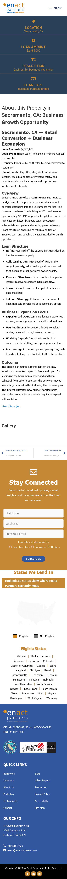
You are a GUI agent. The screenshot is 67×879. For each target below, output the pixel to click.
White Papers (42, 780)
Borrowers (40, 546)
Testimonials (10, 800)
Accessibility (41, 800)
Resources (40, 787)
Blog (37, 773)
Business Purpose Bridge (33, 88)
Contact (7, 807)
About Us (8, 787)
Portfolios (8, 794)
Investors (8, 780)
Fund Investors (21, 546)
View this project (11, 406)
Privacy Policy (42, 794)
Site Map (40, 807)
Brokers (55, 546)
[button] (33, 559)
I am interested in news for (33, 542)
